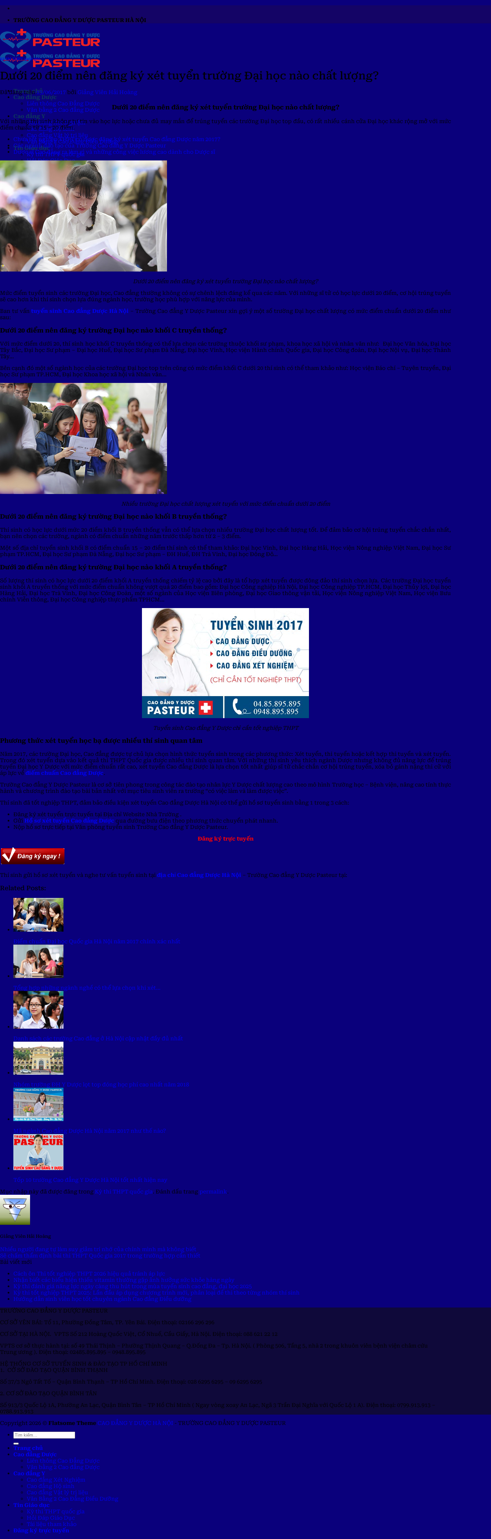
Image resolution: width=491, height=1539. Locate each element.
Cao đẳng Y (29, 116)
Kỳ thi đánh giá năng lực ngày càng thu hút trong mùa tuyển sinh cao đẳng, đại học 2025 (132, 1286)
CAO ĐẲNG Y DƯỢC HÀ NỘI (135, 1423)
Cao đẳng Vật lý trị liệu (57, 135)
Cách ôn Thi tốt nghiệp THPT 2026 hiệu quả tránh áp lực (89, 1273)
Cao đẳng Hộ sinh (50, 1486)
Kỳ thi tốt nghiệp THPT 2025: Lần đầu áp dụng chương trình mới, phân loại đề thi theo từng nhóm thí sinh (156, 1293)
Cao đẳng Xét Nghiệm (56, 1480)
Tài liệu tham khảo (51, 1524)
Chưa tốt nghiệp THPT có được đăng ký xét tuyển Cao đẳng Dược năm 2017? (116, 139)
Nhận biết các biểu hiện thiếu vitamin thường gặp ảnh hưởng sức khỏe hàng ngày (123, 1280)
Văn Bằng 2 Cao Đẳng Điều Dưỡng (72, 1499)
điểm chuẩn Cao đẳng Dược (64, 773)
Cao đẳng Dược (35, 97)
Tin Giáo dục (31, 1505)
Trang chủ (28, 1448)
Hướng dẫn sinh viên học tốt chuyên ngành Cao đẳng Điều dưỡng (102, 1299)
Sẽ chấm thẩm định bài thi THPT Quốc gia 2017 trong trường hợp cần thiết (100, 1255)
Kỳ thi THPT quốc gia (20, 59)
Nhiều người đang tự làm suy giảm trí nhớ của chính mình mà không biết (98, 1249)
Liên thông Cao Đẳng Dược (63, 103)
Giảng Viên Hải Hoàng (107, 92)
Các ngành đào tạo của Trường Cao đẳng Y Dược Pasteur (89, 145)
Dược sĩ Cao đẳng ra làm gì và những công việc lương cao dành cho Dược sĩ (114, 152)
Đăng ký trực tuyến (41, 1530)
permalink (213, 1191)
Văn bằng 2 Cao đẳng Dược (63, 110)
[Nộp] (16, 1444)
